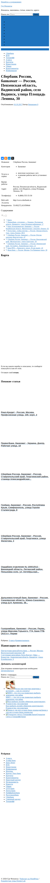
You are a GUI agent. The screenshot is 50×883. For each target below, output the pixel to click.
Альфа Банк (11, 760)
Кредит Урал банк (13, 773)
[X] (12, 158)
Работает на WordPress (29, 879)
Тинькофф (11, 28)
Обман (10, 39)
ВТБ (9, 25)
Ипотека (9, 771)
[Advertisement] (25, 131)
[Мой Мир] (9, 158)
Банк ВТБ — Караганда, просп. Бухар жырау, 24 (25, 248)
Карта (10, 220)
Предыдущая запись (22, 652)
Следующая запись (22, 657)
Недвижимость (12, 782)
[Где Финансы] (2, 17)
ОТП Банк (10, 788)
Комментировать (22, 640)
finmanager (32, 104)
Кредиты (11, 33)
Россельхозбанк (12, 795)
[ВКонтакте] (2, 158)
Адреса (10, 30)
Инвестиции (12, 36)
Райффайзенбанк (13, 793)
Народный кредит (13, 780)
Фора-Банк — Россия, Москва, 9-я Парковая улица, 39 (27, 250)
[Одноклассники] (5, 158)
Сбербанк (11, 22)
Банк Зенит (10, 763)
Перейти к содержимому (11, 2)
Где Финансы (6, 6)
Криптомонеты (13, 42)
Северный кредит (13, 799)
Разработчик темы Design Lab (13, 881)
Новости (9, 784)
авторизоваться (7, 671)
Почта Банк (10, 791)
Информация (12, 45)
